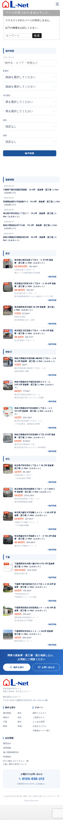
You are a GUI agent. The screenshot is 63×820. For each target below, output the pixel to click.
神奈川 (6, 717)
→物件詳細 (51, 276)
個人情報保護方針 (11, 752)
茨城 (20, 726)
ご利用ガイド (39, 717)
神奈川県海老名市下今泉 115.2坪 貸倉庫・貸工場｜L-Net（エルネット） (30, 226)
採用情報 (7, 748)
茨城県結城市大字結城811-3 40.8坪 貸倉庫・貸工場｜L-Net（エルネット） (31, 203)
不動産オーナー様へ (42, 730)
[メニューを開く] (57, 4)
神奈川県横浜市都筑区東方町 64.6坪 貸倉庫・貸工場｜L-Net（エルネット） (30, 238)
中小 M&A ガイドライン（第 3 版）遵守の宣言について (16, 762)
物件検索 (7, 713)
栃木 (20, 721)
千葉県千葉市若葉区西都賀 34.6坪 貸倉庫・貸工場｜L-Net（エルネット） (31, 191)
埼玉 (20, 717)
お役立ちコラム (40, 726)
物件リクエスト (40, 713)
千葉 (5, 721)
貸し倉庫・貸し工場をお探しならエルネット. (38, 796)
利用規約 (7, 756)
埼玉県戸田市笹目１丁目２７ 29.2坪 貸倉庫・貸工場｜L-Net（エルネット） (30, 215)
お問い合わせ (48, 667)
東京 (20, 713)
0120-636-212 (33, 778)
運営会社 (7, 743)
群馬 (5, 726)
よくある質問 (39, 721)
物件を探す (18, 667)
